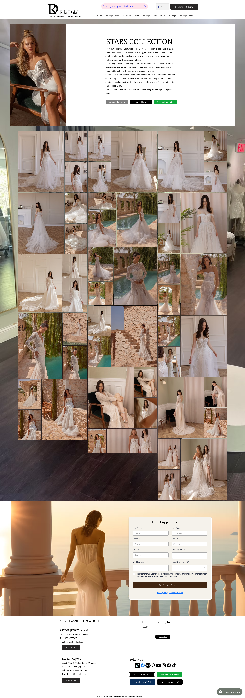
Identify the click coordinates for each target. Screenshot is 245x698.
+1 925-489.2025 (78, 666)
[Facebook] (142, 665)
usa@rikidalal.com (78, 674)
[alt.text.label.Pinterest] (153, 665)
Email (144, 627)
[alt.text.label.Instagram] (163, 665)
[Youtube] (158, 665)
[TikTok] (137, 665)
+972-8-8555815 (70, 638)
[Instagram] (148, 665)
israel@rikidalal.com (75, 642)
